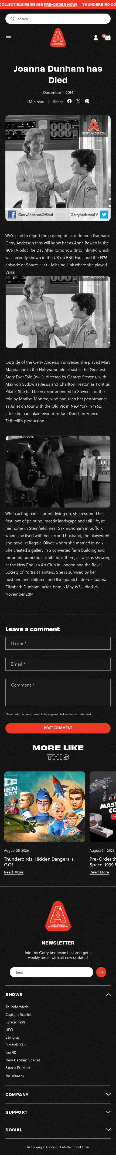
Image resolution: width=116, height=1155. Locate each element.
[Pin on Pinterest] (87, 101)
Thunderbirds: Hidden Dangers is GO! (39, 861)
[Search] (11, 19)
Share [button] (58, 101)
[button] (8, 37)
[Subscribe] (101, 972)
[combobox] (58, 19)
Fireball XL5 (15, 1045)
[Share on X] (78, 101)
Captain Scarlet (18, 1014)
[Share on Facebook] (69, 101)
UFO (9, 1029)
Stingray (12, 1037)
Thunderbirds (17, 1007)
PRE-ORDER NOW (46, 4)
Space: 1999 (15, 1022)
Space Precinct (17, 1067)
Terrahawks (14, 1075)
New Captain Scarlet (22, 1060)
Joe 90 (10, 1052)
